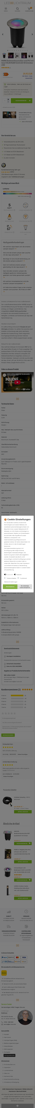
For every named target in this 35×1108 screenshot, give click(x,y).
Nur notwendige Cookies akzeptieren (25, 586)
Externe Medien (11, 578)
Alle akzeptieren (10, 586)
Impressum (26, 563)
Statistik (19, 574)
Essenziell (10, 574)
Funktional (23, 578)
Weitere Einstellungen (10, 581)
